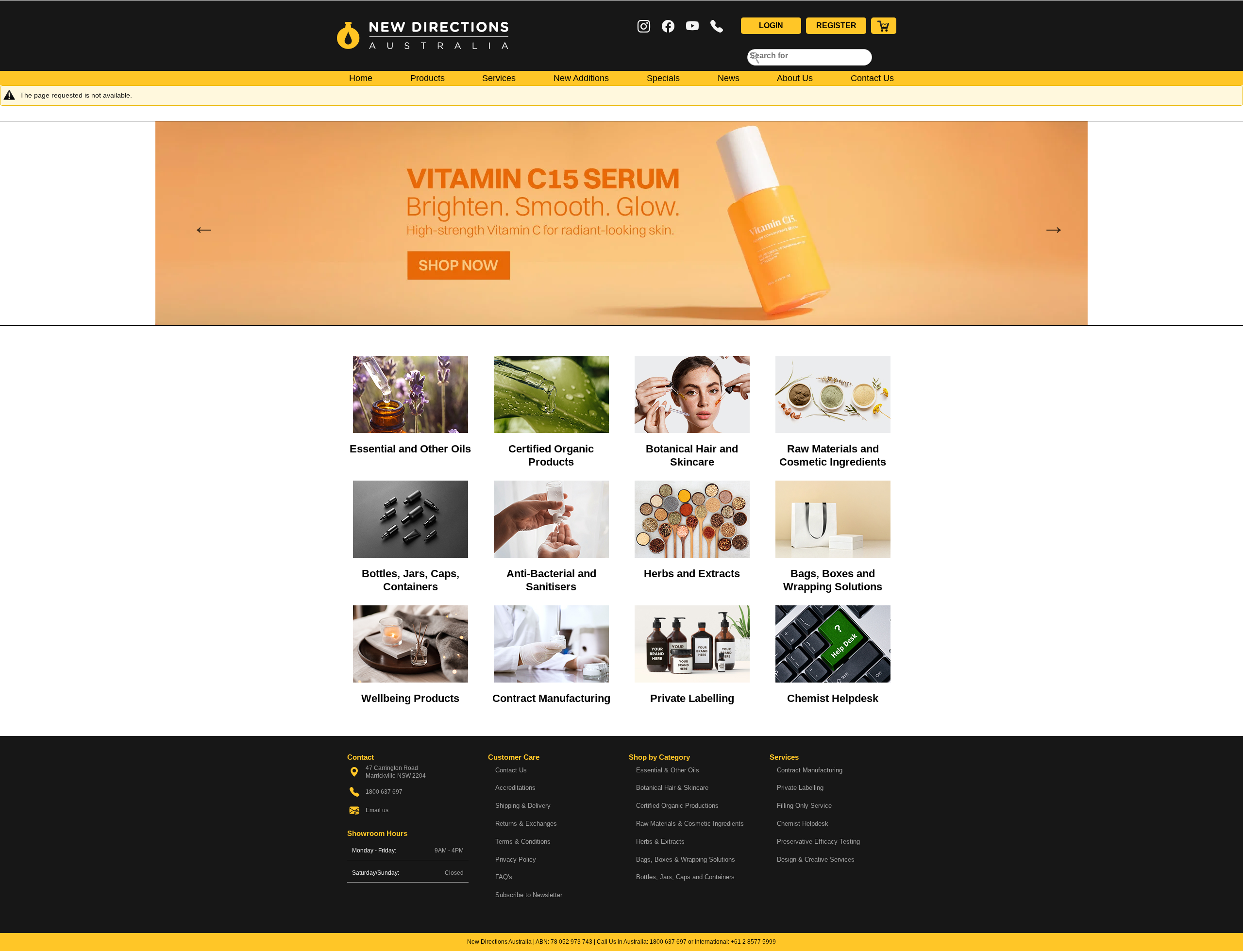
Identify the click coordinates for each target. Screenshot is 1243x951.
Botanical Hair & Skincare (672, 787)
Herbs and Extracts (692, 573)
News (728, 78)
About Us (795, 78)
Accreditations (515, 787)
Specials (663, 78)
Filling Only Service (804, 805)
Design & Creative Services (816, 859)
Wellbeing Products (410, 698)
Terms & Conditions (523, 841)
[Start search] (755, 57)
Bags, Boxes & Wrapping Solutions (685, 859)
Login (771, 25)
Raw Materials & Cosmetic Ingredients (690, 823)
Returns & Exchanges (526, 823)
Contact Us (872, 78)
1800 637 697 (668, 941)
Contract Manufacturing (551, 698)
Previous (197, 223)
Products (427, 78)
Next (1046, 223)
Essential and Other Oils (410, 449)
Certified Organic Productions (677, 805)
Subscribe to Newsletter (528, 895)
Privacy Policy (515, 859)
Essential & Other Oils (667, 770)
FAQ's (503, 877)
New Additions (581, 78)
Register (836, 25)
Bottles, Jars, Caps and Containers (685, 877)
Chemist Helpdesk (832, 698)
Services (499, 78)
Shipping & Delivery (523, 805)
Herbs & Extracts (660, 841)
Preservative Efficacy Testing (818, 841)
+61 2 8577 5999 (753, 941)
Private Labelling (692, 698)
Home (360, 78)
